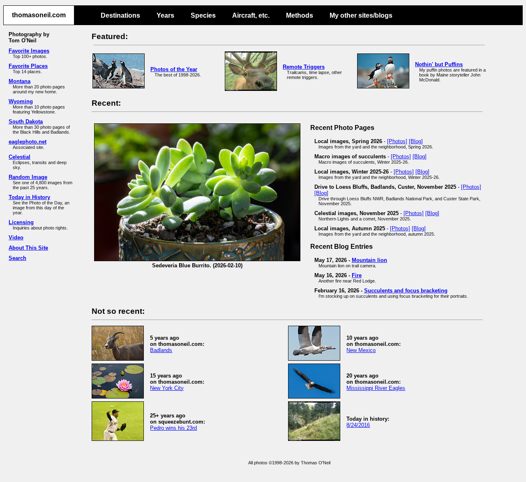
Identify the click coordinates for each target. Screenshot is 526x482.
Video (16, 237)
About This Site (28, 248)
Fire (357, 275)
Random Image (28, 177)
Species (203, 15)
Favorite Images (29, 51)
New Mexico (361, 350)
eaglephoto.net (27, 142)
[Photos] (397, 141)
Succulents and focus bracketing (406, 290)
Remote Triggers (304, 67)
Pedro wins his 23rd (173, 428)
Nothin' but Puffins (439, 64)
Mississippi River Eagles (375, 388)
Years (165, 15)
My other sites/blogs (361, 15)
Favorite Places (28, 66)
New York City (167, 388)
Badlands (161, 350)
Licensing (21, 222)
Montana (19, 81)
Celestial (19, 157)
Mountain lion (369, 260)
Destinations (120, 15)
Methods (299, 15)
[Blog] (416, 141)
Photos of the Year (173, 69)
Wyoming (21, 101)
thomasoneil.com (39, 15)
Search (17, 258)
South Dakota (26, 121)
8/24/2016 (358, 425)
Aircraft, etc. (251, 15)
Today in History (29, 197)
